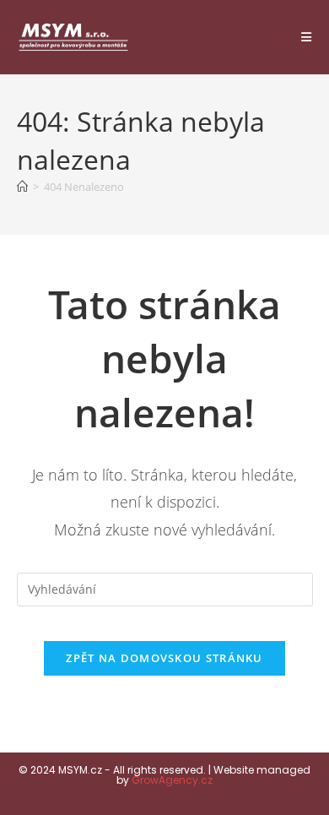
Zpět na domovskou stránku (164, 658)
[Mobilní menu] (306, 37)
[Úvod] (22, 186)
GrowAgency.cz (172, 780)
